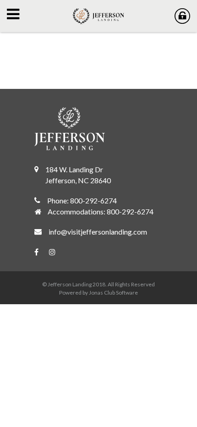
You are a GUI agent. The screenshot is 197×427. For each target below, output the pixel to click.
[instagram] (57, 251)
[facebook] (41, 251)
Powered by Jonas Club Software (98, 292)
